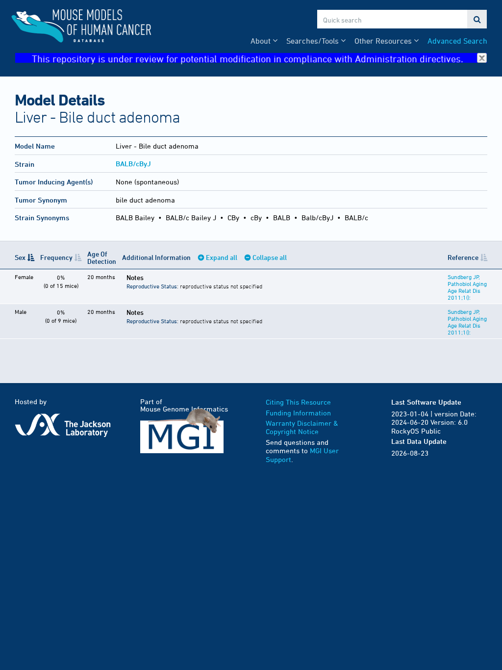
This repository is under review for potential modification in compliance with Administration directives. (247, 58)
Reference (463, 257)
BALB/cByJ (133, 163)
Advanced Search (457, 40)
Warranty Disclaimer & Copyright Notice (302, 427)
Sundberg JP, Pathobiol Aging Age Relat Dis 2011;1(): (467, 287)
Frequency (56, 257)
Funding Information (298, 413)
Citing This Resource (298, 402)
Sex (20, 257)
